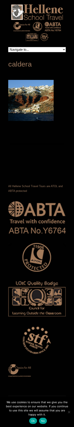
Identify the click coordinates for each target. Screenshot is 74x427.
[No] (69, 412)
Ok (33, 420)
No (43, 420)
